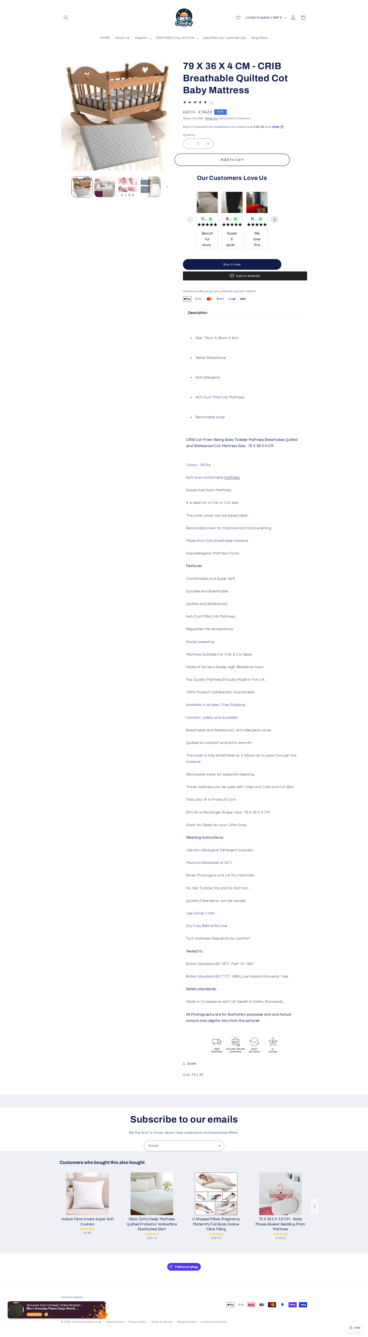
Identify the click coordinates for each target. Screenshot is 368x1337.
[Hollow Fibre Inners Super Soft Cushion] (87, 1193)
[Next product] (314, 1206)
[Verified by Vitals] (46, 1314)
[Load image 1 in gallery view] (82, 186)
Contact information (214, 1322)
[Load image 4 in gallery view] (150, 186)
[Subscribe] (219, 1146)
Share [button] (191, 1063)
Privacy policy (138, 1322)
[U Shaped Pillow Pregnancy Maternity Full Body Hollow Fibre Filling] (216, 1193)
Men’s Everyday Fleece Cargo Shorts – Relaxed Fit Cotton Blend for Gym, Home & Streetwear (53, 1308)
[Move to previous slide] (190, 220)
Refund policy (115, 1322)
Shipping (211, 118)
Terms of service (161, 1322)
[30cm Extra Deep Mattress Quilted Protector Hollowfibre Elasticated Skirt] (152, 1193)
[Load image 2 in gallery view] (104, 186)
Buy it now (232, 264)
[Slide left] (65, 186)
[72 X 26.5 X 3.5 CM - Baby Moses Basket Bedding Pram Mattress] (280, 1193)
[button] (66, 18)
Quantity (189, 135)
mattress (232, 478)
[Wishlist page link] (238, 18)
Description (198, 313)
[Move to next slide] (274, 220)
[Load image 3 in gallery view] (127, 186)
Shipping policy (186, 1322)
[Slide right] (167, 186)
